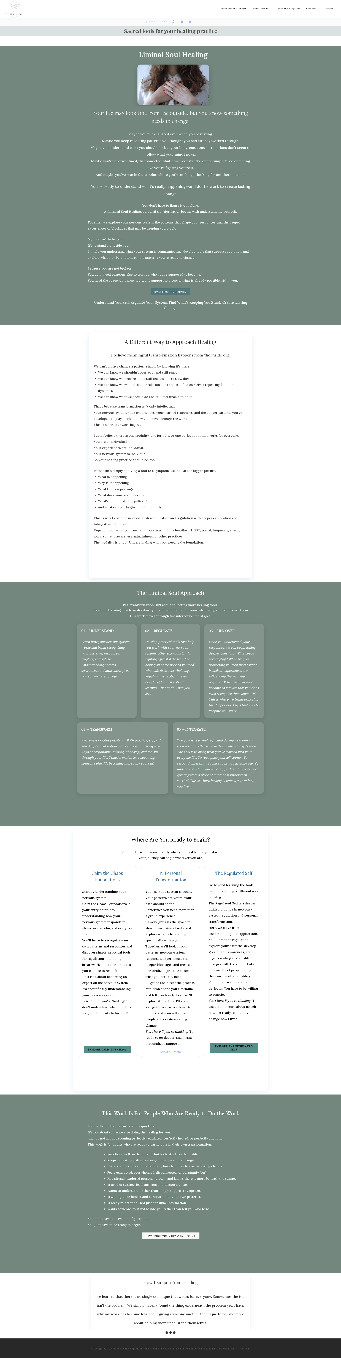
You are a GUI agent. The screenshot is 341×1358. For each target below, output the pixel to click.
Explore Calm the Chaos (107, 1049)
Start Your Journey (170, 292)
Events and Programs (287, 9)
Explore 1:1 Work (170, 1051)
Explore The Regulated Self (234, 1048)
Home (150, 22)
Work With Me (261, 9)
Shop (163, 22)
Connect (328, 9)
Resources (312, 9)
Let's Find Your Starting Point (171, 1236)
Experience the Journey (233, 9)
